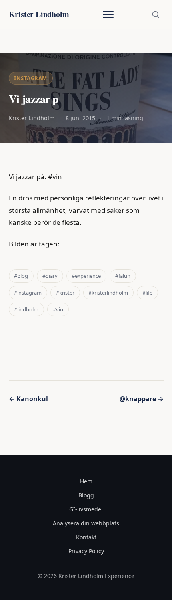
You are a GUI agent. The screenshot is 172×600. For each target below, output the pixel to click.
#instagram (28, 292)
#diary (50, 275)
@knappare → (142, 398)
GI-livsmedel (86, 509)
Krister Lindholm (39, 14)
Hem (86, 481)
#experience (86, 275)
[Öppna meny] (108, 14)
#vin (58, 309)
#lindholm (26, 309)
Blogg (86, 495)
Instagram (30, 78)
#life (147, 292)
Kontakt (86, 537)
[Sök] (156, 14)
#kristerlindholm (108, 292)
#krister (65, 292)
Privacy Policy (86, 551)
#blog (21, 275)
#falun (122, 275)
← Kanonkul (28, 398)
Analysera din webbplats (86, 523)
